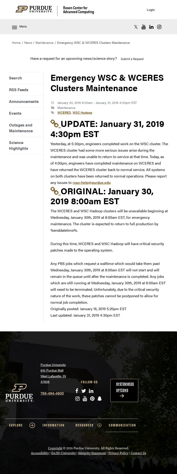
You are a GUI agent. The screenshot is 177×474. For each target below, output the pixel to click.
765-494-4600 (52, 393)
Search (15, 78)
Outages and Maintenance (21, 127)
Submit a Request (132, 59)
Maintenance (44, 42)
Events (15, 113)
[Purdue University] (36, 11)
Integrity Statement (92, 453)
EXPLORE (16, 425)
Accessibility (40, 453)
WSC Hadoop (82, 112)
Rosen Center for (78, 10)
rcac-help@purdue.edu (92, 182)
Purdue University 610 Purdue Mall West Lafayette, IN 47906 (53, 373)
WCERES (64, 112)
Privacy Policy (118, 453)
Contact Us (138, 453)
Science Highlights (18, 145)
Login (151, 9)
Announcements (24, 101)
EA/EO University (63, 453)
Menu (23, 26)
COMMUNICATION (122, 425)
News (28, 42)
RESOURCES (85, 425)
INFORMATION (53, 425)
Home (16, 42)
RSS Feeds (18, 89)
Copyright (55, 448)
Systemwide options (125, 387)
